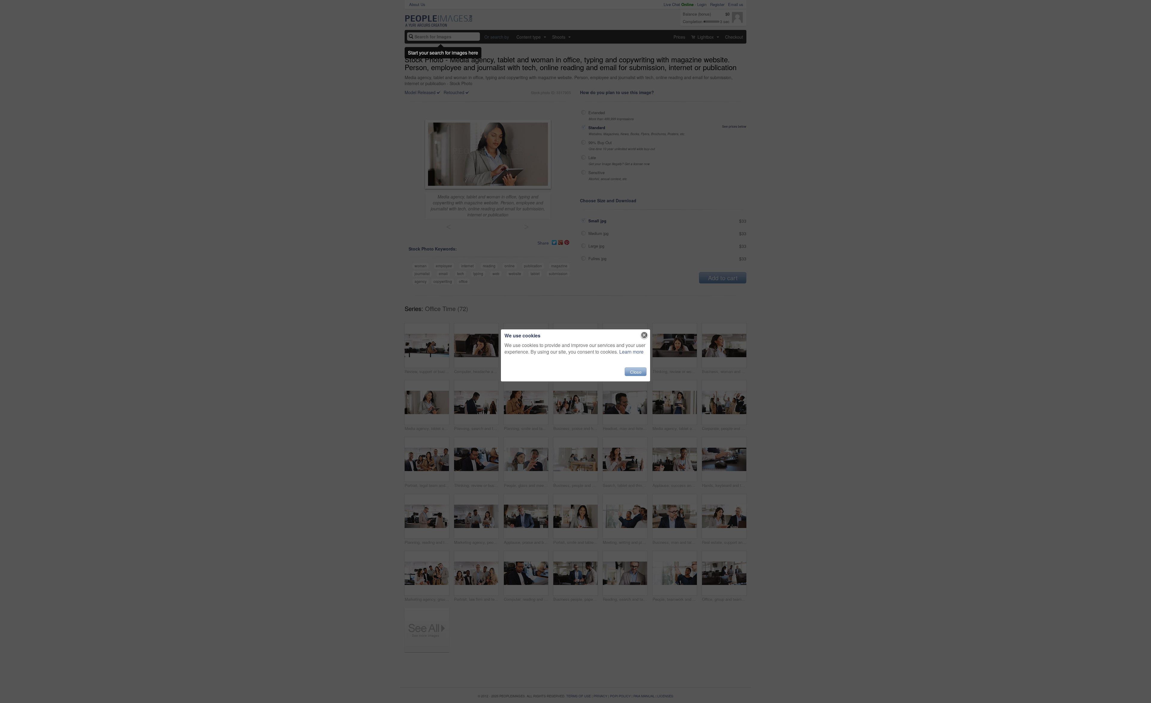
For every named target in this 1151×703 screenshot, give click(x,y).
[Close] (644, 335)
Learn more (631, 351)
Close (635, 372)
